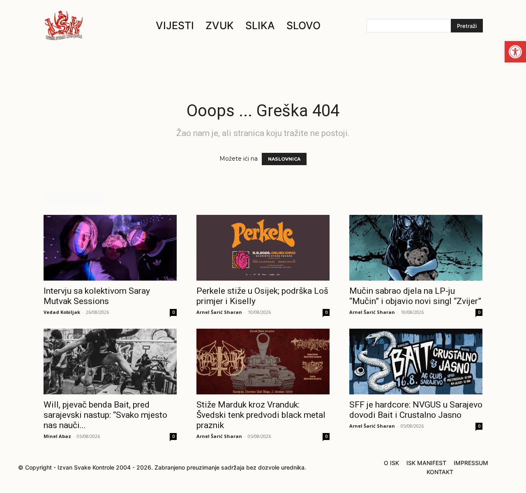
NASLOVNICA (284, 159)
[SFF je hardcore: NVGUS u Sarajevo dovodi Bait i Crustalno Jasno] (415, 361)
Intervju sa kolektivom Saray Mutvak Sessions (97, 296)
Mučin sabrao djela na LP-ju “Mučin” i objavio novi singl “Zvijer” (415, 296)
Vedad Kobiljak (62, 312)
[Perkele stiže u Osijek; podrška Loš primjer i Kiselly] (263, 248)
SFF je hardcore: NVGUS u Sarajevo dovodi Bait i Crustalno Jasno (415, 410)
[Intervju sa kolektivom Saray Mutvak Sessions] (110, 248)
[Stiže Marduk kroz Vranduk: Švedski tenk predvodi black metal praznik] (263, 361)
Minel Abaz (57, 436)
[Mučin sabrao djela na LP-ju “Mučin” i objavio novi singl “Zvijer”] (415, 248)
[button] (515, 51)
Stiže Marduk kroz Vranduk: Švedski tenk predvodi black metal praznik (260, 415)
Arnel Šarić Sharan (219, 312)
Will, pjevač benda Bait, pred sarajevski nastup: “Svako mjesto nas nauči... (105, 415)
